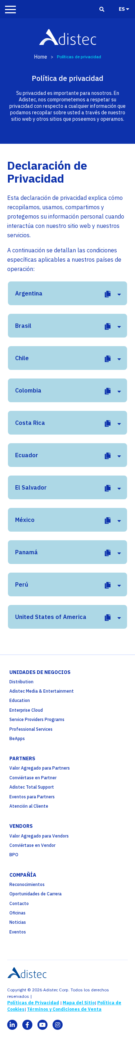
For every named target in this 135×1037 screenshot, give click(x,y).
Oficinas (17, 913)
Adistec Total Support (31, 787)
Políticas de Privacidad (33, 1002)
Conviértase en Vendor (32, 845)
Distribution (21, 681)
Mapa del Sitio (79, 1002)
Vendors (21, 826)
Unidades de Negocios (40, 672)
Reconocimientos (27, 884)
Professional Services (31, 729)
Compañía (22, 875)
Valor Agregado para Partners (39, 768)
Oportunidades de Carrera (35, 893)
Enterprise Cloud (26, 710)
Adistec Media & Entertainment (41, 691)
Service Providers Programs (36, 719)
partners (22, 758)
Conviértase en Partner (33, 777)
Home (40, 57)
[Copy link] (108, 294)
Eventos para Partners (32, 796)
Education (19, 700)
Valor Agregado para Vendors (39, 836)
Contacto (19, 903)
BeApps (17, 738)
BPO (13, 854)
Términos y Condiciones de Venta (64, 1009)
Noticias (17, 922)
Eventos (17, 932)
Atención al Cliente (28, 806)
